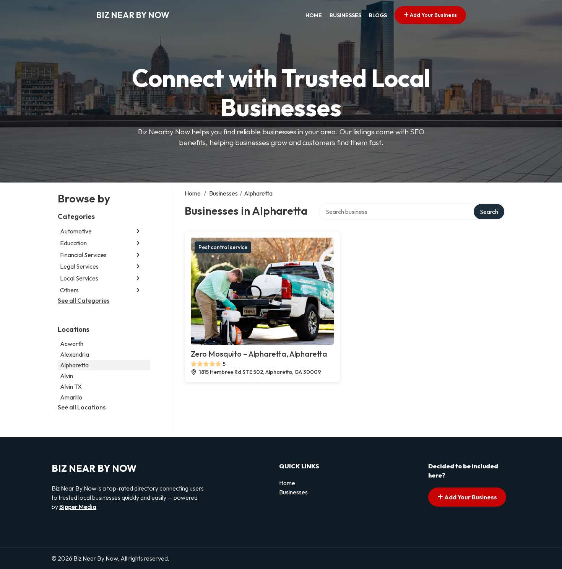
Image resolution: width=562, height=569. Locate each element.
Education (73, 243)
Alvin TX (71, 386)
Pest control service (222, 247)
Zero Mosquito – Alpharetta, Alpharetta (259, 354)
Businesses (345, 15)
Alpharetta (74, 365)
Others (69, 290)
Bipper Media (77, 506)
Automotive (76, 231)
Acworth (71, 343)
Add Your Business (433, 14)
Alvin (66, 376)
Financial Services (83, 255)
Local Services (79, 278)
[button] (138, 231)
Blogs (378, 15)
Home (313, 15)
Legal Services (79, 266)
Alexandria (74, 354)
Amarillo (71, 397)
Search (489, 211)
